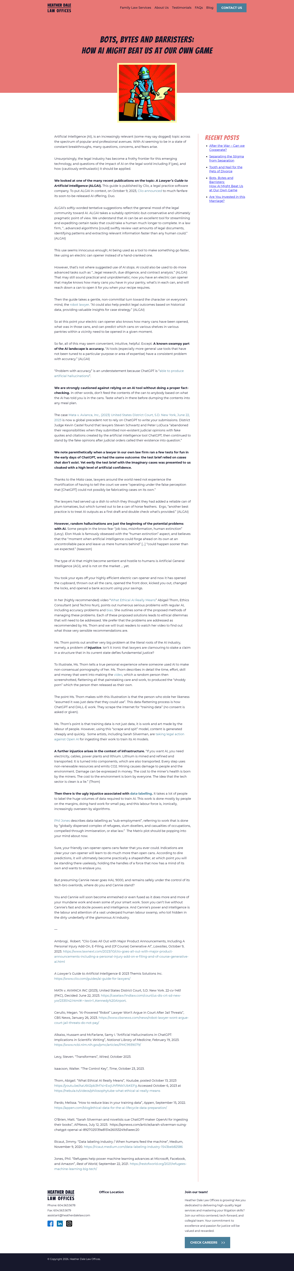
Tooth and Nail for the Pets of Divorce (225, 169)
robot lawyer (79, 305)
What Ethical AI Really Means (133, 600)
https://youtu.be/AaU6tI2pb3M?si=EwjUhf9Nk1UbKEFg (95, 1086)
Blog (209, 8)
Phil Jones (62, 821)
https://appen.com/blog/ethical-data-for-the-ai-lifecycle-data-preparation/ (110, 1108)
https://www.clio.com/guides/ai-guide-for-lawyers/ (92, 979)
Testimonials (181, 8)
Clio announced (150, 191)
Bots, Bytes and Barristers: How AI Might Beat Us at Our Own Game (226, 184)
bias (110, 610)
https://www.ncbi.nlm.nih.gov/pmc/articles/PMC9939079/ (97, 1045)
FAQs (199, 8)
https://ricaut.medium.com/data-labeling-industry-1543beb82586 (133, 1147)
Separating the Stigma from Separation (226, 158)
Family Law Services (135, 8)
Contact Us (231, 8)
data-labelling (141, 794)
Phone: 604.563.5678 (61, 1205)
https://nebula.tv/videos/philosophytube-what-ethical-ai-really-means (107, 1091)
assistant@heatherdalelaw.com (68, 1215)
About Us (161, 8)
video (118, 675)
